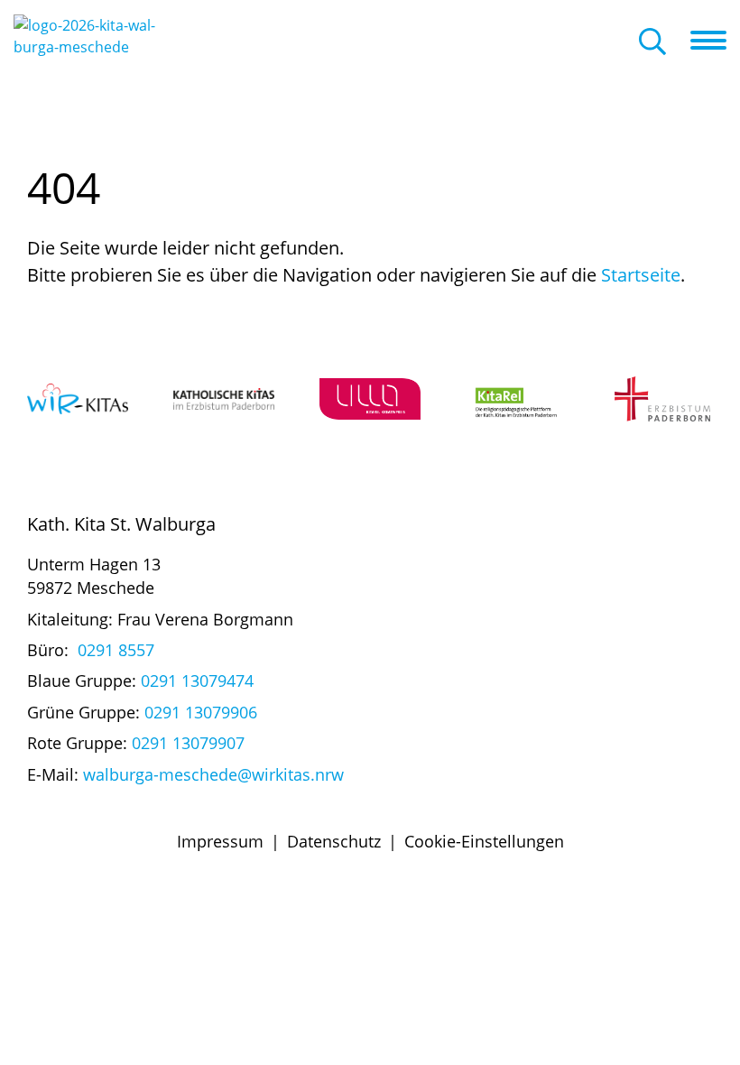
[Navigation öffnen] (715, 40)
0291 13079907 (188, 743)
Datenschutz (334, 841)
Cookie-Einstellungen (484, 841)
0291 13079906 (200, 712)
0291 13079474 (197, 680)
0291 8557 (116, 650)
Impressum (220, 841)
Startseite (640, 275)
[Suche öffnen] (652, 43)
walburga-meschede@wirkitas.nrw (213, 774)
